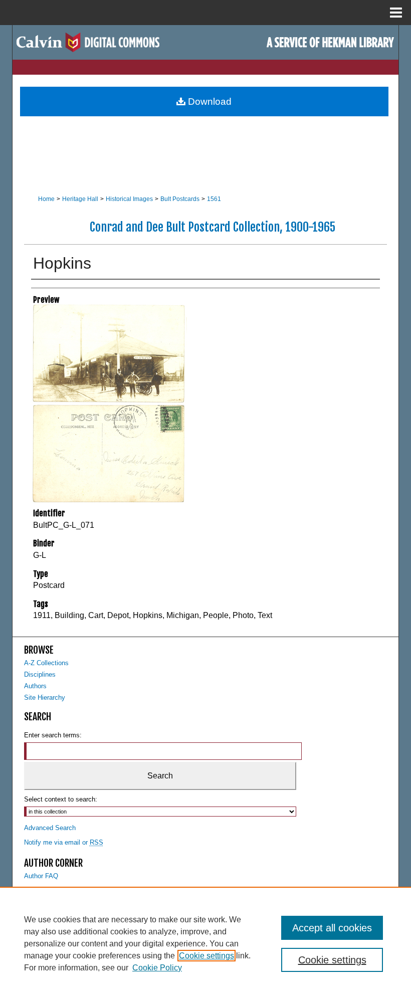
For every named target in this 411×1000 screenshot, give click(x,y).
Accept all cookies (332, 927)
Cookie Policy (157, 967)
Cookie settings (206, 955)
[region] (205, 943)
